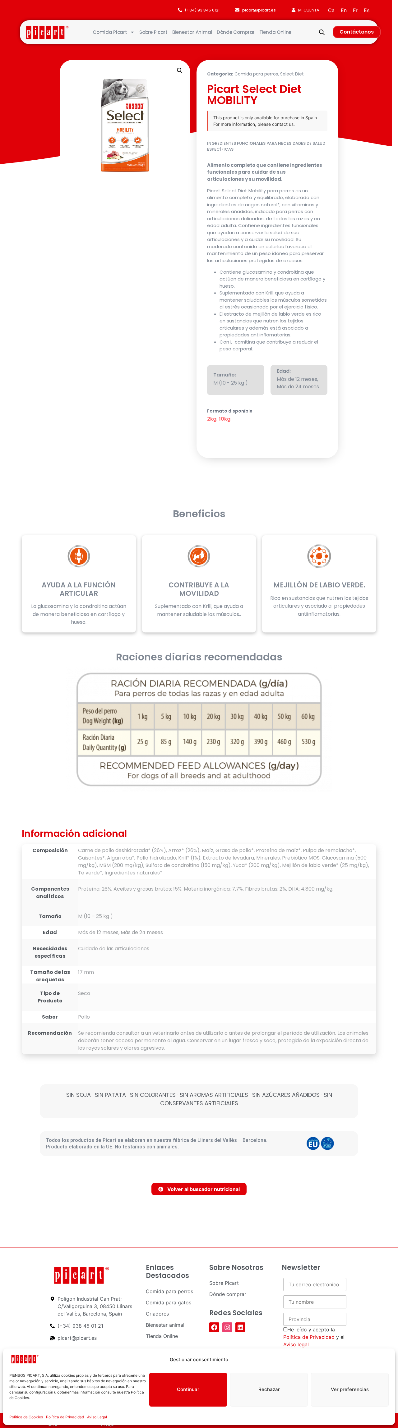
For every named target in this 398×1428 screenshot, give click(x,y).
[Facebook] (214, 1327)
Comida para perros (256, 74)
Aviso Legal (97, 1417)
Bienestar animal (192, 32)
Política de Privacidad (65, 1417)
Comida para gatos (168, 1302)
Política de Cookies (26, 1417)
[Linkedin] (240, 1327)
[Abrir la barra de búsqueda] (322, 32)
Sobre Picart (153, 32)
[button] (179, 70)
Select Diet (292, 74)
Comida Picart (110, 32)
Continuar (188, 1389)
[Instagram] (227, 1327)
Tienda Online (275, 32)
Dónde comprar (236, 32)
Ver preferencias (350, 1389)
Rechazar (269, 1389)
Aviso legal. (296, 1344)
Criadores (157, 1314)
